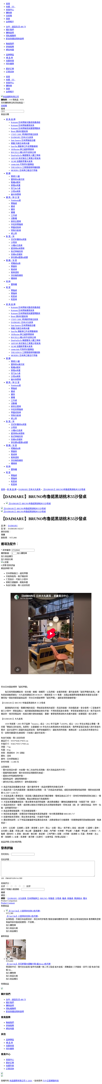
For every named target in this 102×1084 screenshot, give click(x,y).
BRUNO (43, 898)
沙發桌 (58, 898)
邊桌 (64, 898)
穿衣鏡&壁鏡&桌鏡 (19, 257)
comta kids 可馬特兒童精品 (22, 164)
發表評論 (11, 565)
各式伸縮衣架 (17, 251)
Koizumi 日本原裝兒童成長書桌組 (25, 122)
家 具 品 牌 (10, 119)
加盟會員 (10, 61)
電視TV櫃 (15, 176)
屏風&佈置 (15, 185)
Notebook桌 (16, 200)
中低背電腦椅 (17, 224)
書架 (13, 209)
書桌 (13, 206)
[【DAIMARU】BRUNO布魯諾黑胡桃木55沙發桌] (23, 508)
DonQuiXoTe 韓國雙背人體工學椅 (25, 155)
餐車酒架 (15, 272)
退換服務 (10, 47)
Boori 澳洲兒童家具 (19, 131)
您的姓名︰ (6, 854)
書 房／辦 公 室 (12, 197)
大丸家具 (22, 898)
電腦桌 (14, 203)
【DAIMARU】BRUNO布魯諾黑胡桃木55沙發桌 (64, 489)
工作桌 (14, 215)
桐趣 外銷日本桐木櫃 (20, 143)
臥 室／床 (10, 236)
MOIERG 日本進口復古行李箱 (24, 170)
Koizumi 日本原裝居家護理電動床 (25, 128)
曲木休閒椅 (16, 194)
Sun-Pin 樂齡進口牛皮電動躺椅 (24, 146)
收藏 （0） (10, 7)
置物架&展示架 (17, 179)
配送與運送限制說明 (15, 39)
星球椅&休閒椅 (17, 248)
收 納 (8, 281)
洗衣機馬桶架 (17, 275)
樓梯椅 (14, 278)
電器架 (14, 266)
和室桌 (14, 296)
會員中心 (10, 10)
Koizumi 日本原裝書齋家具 (22, 125)
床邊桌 (70, 898)
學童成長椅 (16, 227)
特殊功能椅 (16, 230)
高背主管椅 (16, 221)
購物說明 (10, 33)
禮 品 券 (9, 58)
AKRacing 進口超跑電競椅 (22, 149)
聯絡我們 (10, 44)
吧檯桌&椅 (15, 263)
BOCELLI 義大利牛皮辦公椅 (23, 152)
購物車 (9, 13)
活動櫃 (14, 218)
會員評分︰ (6, 883)
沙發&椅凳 (15, 191)
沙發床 (14, 242)
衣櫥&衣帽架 (16, 254)
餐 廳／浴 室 (11, 260)
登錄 (8, 19)
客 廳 (8, 173)
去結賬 (9, 16)
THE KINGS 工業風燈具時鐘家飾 (25, 167)
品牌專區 (10, 55)
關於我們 (10, 30)
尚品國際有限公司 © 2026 (20, 1081)
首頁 (8, 4)
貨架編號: (6, 550)
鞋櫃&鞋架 (15, 182)
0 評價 (3, 565)
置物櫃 (14, 284)
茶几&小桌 (15, 188)
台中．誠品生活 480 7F (16, 27)
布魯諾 (51, 898)
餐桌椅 (14, 269)
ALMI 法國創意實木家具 (21, 161)
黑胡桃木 (78, 898)
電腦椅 (14, 293)
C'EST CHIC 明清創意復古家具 (24, 134)
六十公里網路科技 (51, 1081)
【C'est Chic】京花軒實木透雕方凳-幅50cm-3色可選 (28, 964)
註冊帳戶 (10, 22)
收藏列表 (10, 1066)
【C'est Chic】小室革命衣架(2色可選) (22, 916)
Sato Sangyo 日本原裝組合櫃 (23, 140)
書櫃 (13, 212)
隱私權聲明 (11, 36)
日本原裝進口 (33, 898)
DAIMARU (13, 526)
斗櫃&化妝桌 (16, 245)
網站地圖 (10, 50)
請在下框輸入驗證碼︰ (11, 889)
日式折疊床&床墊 (18, 239)
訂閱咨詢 (10, 72)
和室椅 (14, 299)
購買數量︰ (6, 553)
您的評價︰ (6, 859)
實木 (85, 898)
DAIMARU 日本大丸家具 (22, 137)
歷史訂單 (10, 69)
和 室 (8, 287)
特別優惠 (10, 64)
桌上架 (14, 233)
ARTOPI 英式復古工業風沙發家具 (26, 158)
